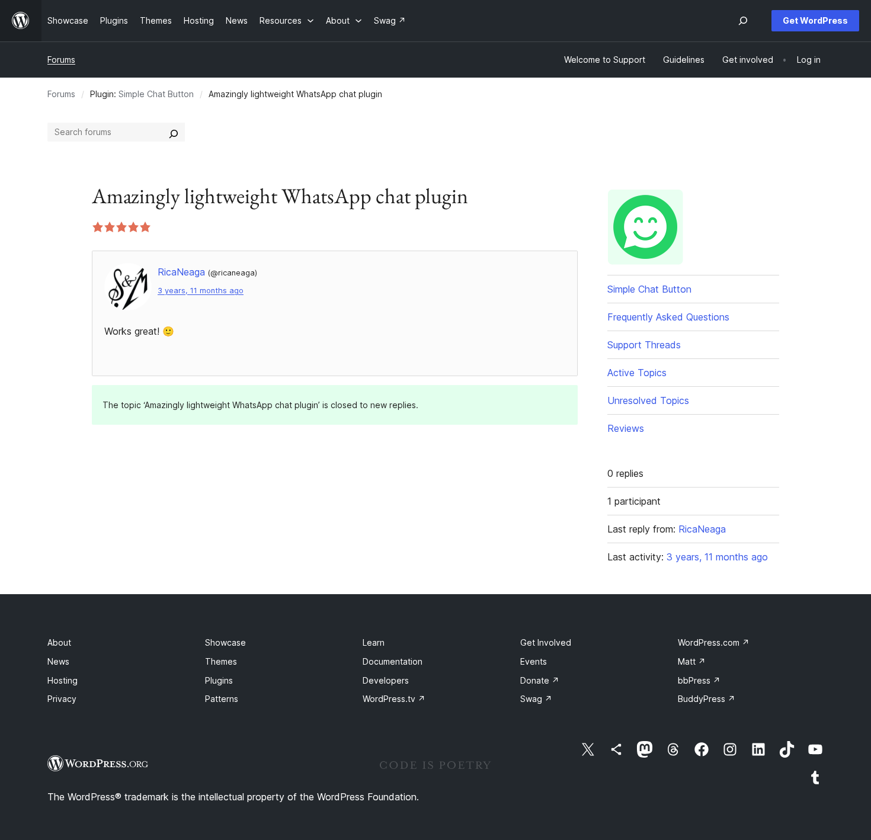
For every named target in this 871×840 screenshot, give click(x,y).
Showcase (225, 642)
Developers (386, 680)
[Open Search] (743, 20)
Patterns (221, 699)
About (59, 642)
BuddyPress (706, 699)
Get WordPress (815, 20)
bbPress (699, 680)
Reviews (625, 428)
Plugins (219, 680)
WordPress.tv (394, 699)
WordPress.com (714, 642)
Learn (374, 642)
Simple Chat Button (156, 94)
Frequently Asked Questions (668, 317)
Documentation (392, 661)
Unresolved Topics (648, 400)
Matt (692, 661)
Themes (221, 661)
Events (533, 661)
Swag (536, 699)
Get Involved (545, 642)
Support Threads (644, 345)
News (58, 661)
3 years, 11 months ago (201, 290)
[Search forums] (173, 132)
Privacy (61, 699)
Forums (61, 59)
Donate (539, 680)
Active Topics (637, 373)
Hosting (62, 680)
